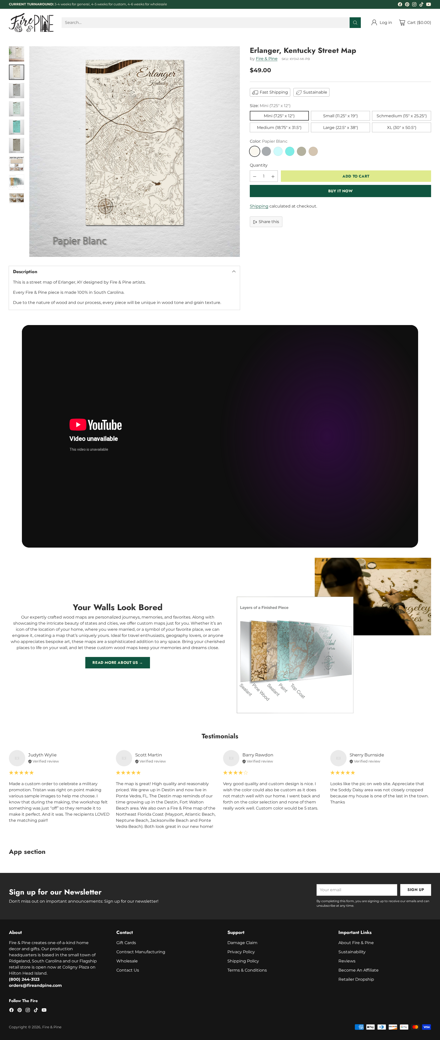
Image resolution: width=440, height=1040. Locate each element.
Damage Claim (242, 942)
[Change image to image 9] (16, 200)
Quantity (259, 165)
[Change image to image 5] (16, 127)
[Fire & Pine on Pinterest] (407, 5)
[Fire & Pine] (31, 22)
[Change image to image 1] (16, 54)
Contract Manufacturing (140, 951)
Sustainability (352, 951)
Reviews (346, 961)
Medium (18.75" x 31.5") (279, 127)
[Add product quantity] (273, 176)
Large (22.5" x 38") (340, 127)
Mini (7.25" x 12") (279, 116)
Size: (270, 106)
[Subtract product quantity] (254, 176)
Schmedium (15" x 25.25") (402, 116)
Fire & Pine (267, 58)
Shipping (259, 206)
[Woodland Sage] (301, 151)
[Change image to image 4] (16, 108)
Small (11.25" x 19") (340, 116)
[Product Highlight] (220, 436)
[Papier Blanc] (254, 151)
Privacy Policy (241, 951)
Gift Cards (126, 942)
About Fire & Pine (356, 942)
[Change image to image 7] (16, 163)
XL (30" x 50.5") (401, 127)
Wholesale (127, 961)
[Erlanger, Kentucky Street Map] (134, 151)
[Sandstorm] (313, 151)
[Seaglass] (278, 151)
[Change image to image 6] (16, 145)
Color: (268, 141)
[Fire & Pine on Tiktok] (421, 5)
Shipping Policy (243, 961)
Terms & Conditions (247, 970)
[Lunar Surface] (266, 151)
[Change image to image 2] (16, 72)
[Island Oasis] (290, 151)
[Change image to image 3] (16, 90)
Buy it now (340, 191)
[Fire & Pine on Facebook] (400, 5)
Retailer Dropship (356, 979)
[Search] (355, 22)
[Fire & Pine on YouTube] (428, 5)
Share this (269, 221)
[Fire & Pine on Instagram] (414, 5)
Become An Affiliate (358, 970)
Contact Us (127, 970)
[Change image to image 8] (16, 182)
